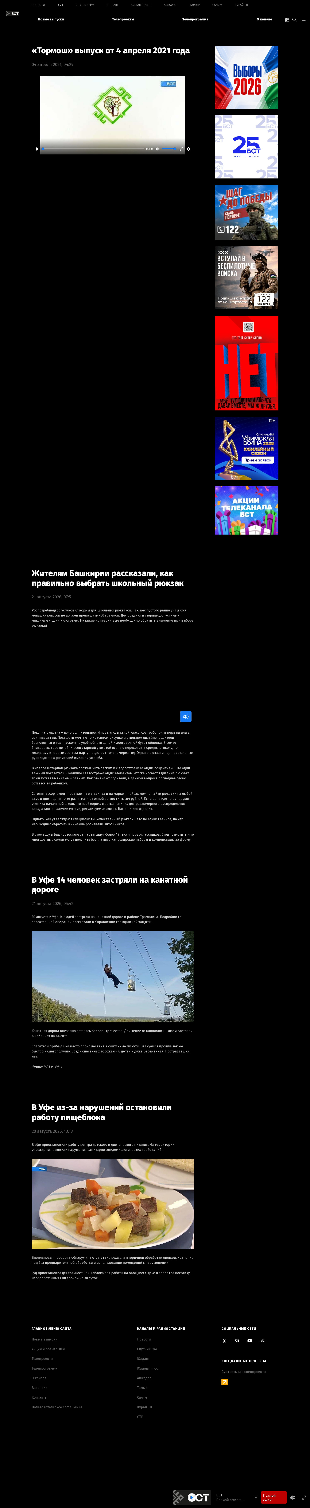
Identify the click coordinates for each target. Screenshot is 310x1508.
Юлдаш (112, 5)
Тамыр (195, 5)
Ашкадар (170, 5)
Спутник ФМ (85, 5)
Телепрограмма (195, 19)
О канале (264, 19)
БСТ (60, 5)
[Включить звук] (185, 716)
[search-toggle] (294, 19)
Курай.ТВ (241, 5)
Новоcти (38, 5)
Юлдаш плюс (141, 5)
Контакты (39, 1397)
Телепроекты (123, 19)
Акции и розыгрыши (48, 1349)
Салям (217, 5)
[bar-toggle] (303, 19)
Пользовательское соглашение (57, 1407)
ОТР (140, 1417)
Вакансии (39, 1388)
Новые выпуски (51, 19)
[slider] (93, 149)
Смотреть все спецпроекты (243, 1372)
